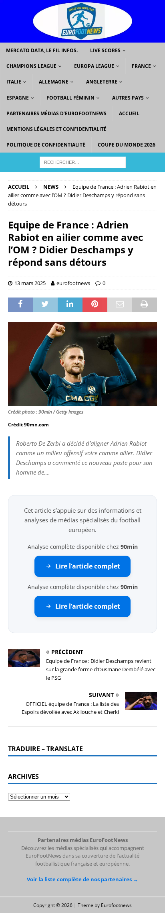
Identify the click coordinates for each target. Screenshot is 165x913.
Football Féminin (70, 97)
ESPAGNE (17, 97)
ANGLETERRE (101, 81)
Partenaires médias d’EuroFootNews (56, 113)
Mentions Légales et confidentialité (56, 129)
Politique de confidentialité (45, 144)
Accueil (129, 113)
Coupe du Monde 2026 (126, 144)
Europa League (94, 66)
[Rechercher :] (83, 162)
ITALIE (13, 81)
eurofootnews (73, 283)
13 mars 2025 (30, 283)
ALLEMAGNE (53, 81)
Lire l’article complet (87, 566)
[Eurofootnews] (82, 38)
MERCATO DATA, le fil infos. (42, 50)
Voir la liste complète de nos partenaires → (82, 879)
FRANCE (141, 66)
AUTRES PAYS (128, 97)
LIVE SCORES (105, 50)
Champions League (31, 66)
